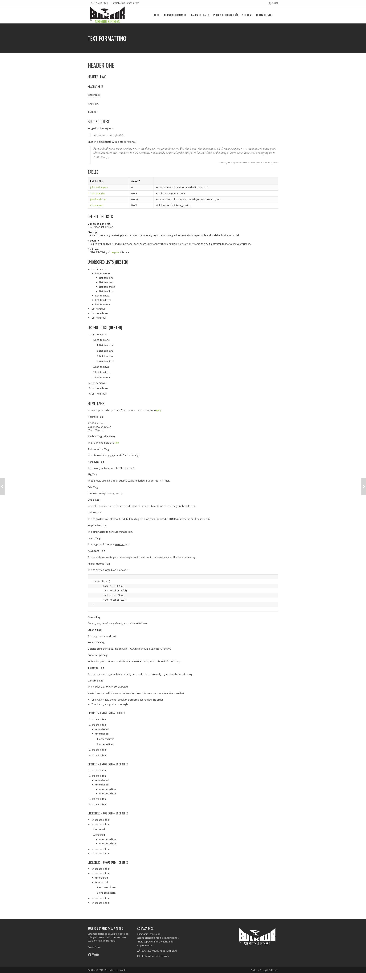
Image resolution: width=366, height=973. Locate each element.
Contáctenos (264, 15)
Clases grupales (199, 15)
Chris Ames (96, 205)
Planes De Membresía (225, 15)
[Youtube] (276, 3)
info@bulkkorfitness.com (125, 2)
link (117, 442)
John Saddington (99, 187)
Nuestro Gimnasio (175, 15)
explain (116, 252)
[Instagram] (273, 3)
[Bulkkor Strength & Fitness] (107, 14)
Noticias (247, 15)
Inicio (156, 15)
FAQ (158, 410)
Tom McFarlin (97, 193)
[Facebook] (270, 3)
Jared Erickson (98, 199)
